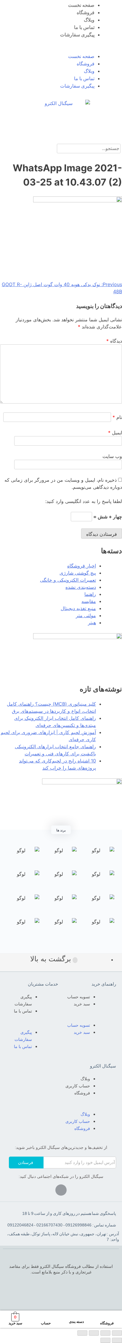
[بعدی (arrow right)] (105, 1340)
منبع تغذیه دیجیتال (78, 608)
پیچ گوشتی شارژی (78, 573)
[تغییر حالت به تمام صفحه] (94, 1333)
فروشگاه (85, 12)
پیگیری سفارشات (77, 34)
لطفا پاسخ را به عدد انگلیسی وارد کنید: (83, 501)
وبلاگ (89, 19)
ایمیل (115, 433)
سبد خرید (82, 1004)
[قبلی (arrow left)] (117, 1340)
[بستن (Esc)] (117, 1333)
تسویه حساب (78, 996)
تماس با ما (84, 27)
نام (117, 417)
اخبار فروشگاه (81, 566)
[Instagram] (61, 1190)
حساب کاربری (77, 1086)
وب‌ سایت (112, 456)
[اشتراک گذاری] (105, 1333)
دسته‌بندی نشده (80, 587)
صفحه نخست (81, 5)
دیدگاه (114, 341)
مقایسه (88, 601)
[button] (61, 49)
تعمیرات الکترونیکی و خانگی (68, 580)
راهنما (90, 594)
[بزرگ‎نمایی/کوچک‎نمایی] (82, 1333)
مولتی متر (86, 615)
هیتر (92, 622)
